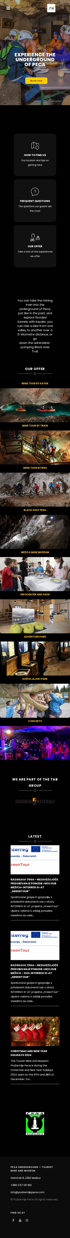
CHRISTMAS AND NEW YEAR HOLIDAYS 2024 (29, 1053)
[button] (29, 826)
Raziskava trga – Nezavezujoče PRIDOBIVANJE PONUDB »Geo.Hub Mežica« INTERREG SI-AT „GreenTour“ (34, 885)
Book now (36, 80)
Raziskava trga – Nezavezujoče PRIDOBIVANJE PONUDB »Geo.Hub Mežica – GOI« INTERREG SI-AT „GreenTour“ (34, 971)
